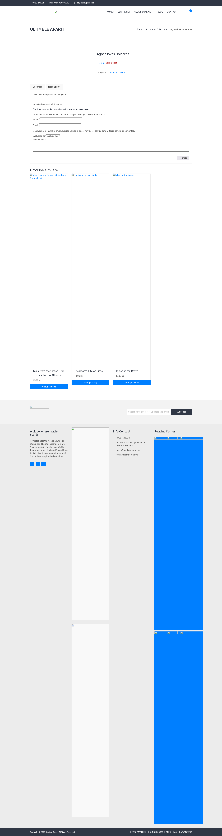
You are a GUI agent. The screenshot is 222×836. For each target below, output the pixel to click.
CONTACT (172, 12)
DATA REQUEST (185, 832)
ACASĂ (110, 12)
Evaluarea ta (39, 136)
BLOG (160, 12)
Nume (36, 119)
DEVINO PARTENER (138, 832)
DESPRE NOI (124, 12)
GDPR (168, 832)
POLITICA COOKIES (155, 832)
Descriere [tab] (37, 86)
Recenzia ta (39, 139)
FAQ (175, 832)
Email (36, 125)
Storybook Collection (117, 72)
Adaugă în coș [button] (49, 387)
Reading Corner (52, 832)
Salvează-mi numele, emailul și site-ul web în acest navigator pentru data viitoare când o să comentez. (85, 131)
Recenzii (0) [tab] (54, 86)
